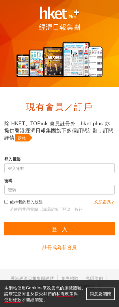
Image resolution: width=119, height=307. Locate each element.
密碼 (8, 180)
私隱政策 (65, 293)
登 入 (59, 228)
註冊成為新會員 (59, 247)
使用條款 (13, 299)
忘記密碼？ (104, 202)
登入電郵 (12, 159)
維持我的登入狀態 (26, 202)
